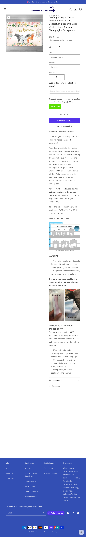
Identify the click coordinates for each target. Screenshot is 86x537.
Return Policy (30, 486)
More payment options (64, 126)
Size (50, 52)
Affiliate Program (50, 473)
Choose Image (55, 106)
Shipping (52, 40)
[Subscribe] (43, 512)
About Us (9, 473)
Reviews (28, 468)
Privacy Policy (30, 481)
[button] (4, 9)
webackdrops (39, 532)
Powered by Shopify (50, 532)
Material (52, 62)
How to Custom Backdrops (31, 474)
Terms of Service (31, 491)
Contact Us (48, 468)
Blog (7, 468)
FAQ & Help (10, 478)
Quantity (52, 72)
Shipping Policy (31, 496)
